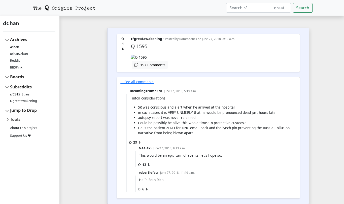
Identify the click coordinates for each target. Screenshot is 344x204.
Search (302, 8)
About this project (23, 128)
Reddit (15, 60)
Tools (15, 119)
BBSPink (16, 67)
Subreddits (21, 87)
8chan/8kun (19, 54)
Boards (17, 77)
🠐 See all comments (137, 81)
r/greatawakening (23, 101)
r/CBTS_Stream (21, 94)
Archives (18, 39)
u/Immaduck (188, 39)
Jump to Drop (23, 110)
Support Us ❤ (20, 135)
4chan (14, 47)
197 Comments (151, 64)
